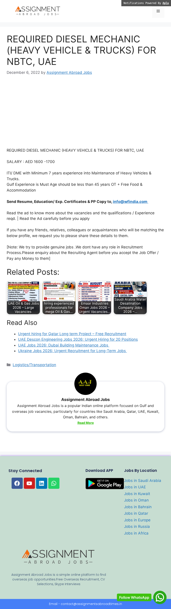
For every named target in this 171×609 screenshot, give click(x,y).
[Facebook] (17, 483)
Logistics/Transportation (34, 365)
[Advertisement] (85, 114)
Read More (85, 423)
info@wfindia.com (130, 201)
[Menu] (158, 11)
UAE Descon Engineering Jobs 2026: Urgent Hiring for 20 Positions (78, 339)
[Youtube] (29, 483)
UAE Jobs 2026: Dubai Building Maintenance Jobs (63, 345)
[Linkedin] (41, 483)
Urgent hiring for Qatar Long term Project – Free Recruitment (72, 334)
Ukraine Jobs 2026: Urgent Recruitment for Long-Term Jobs (72, 351)
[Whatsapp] (53, 483)
